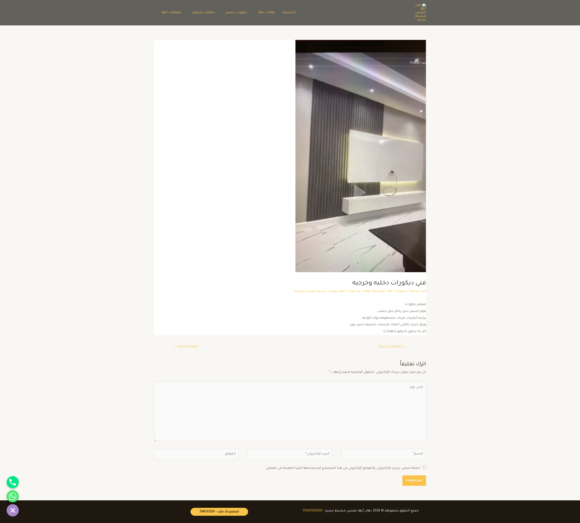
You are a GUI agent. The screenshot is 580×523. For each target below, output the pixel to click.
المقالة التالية (185, 347)
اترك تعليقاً (417, 291)
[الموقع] (196, 455)
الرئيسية (289, 13)
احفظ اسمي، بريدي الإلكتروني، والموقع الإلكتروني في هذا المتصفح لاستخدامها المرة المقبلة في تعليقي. (342, 468)
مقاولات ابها (171, 13)
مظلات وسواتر (203, 13)
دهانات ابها (267, 13)
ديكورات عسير (236, 13)
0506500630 (312, 511)
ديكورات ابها (397, 291)
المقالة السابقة (393, 347)
